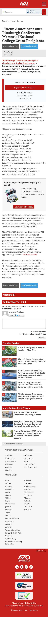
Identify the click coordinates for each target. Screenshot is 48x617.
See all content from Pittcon (13, 444)
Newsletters (9, 521)
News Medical (29, 464)
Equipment (9, 489)
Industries (28, 495)
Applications (28, 492)
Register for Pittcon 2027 (24, 87)
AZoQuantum (29, 458)
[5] (9, 397)
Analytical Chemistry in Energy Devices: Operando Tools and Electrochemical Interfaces (28, 424)
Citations (8, 294)
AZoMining (9, 470)
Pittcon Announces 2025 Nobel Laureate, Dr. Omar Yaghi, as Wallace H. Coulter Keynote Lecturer (28, 434)
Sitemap (8, 536)
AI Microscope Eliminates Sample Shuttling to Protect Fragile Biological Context (31, 396)
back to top (40, 550)
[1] (9, 351)
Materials (27, 489)
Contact (8, 524)
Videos (7, 498)
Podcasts (27, 501)
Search (7, 515)
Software (8, 510)
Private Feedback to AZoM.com (34, 334)
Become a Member (12, 518)
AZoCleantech (10, 461)
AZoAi (26, 461)
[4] (9, 386)
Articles (8, 483)
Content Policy (10, 539)
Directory (8, 486)
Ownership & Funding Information (13, 543)
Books (7, 492)
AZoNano (8, 455)
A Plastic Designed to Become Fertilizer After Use (32, 348)
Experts (27, 504)
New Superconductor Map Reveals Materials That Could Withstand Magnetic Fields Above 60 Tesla (31, 374)
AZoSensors (28, 455)
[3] (9, 374)
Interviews (28, 483)
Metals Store (10, 504)
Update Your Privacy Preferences (25, 610)
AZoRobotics (10, 458)
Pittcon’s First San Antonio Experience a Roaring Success (27, 413)
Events (7, 501)
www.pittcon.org (30, 254)
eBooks (8, 495)
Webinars (27, 480)
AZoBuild (8, 467)
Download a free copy (24, 207)
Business (20, 21)
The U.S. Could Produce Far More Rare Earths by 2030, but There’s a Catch (32, 361)
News (13, 21)
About (7, 512)
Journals (8, 507)
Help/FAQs (28, 507)
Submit (42, 337)
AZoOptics (9, 464)
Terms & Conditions (12, 530)
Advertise (8, 527)
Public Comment (39, 332)
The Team (27, 510)
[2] (9, 362)
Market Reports (29, 486)
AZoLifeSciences (30, 467)
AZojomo (27, 498)
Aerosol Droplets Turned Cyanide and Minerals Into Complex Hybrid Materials (30, 384)
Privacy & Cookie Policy (13, 533)
